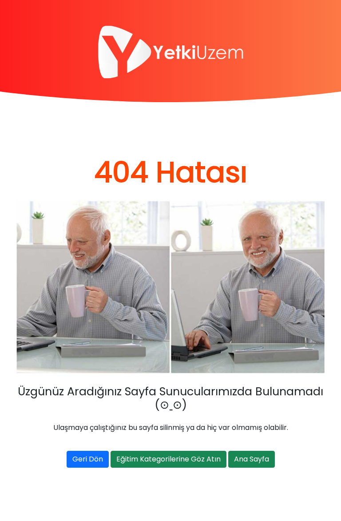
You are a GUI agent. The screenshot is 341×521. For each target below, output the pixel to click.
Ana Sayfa (251, 459)
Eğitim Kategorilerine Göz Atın (168, 459)
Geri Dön (87, 459)
